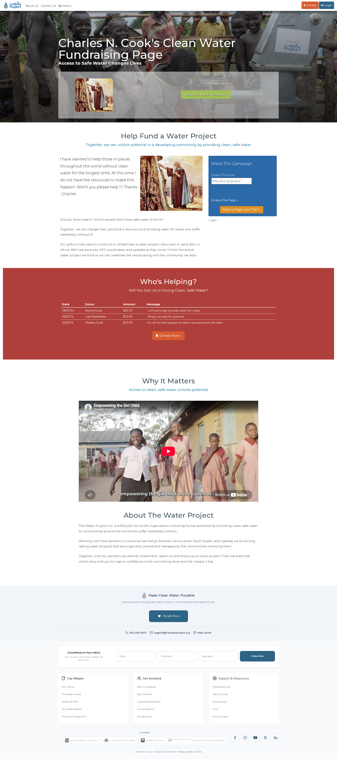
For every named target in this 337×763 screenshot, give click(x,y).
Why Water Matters (72, 709)
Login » (213, 220)
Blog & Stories (220, 701)
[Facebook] (235, 738)
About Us (31, 6)
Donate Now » (170, 335)
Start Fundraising (146, 687)
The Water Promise (71, 694)
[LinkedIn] (275, 738)
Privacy (182, 752)
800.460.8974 (138, 632)
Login (327, 5)
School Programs (145, 709)
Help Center (204, 632)
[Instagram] (245, 738)
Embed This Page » (224, 200)
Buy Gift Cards (144, 694)
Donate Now (170, 616)
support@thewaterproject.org (172, 632)
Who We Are (68, 687)
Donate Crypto (144, 716)
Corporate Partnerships (149, 701)
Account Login (220, 716)
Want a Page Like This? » (242, 209)
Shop (215, 709)
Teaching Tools (220, 694)
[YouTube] (255, 738)
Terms (190, 752)
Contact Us (48, 6)
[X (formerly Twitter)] (265, 738)
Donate (310, 5)
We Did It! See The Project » (205, 94)
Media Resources (221, 687)
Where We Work (70, 701)
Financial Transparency (74, 716)
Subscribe (257, 656)
